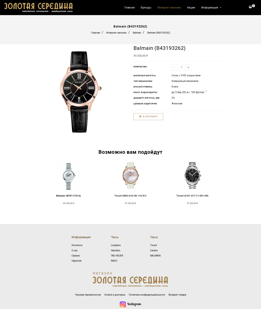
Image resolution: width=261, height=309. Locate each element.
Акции (191, 7)
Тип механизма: (143, 81)
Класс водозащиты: (146, 92)
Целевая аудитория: (145, 104)
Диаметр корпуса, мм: (147, 98)
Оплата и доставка (114, 294)
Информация (209, 7)
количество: (140, 67)
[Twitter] (130, 306)
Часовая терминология (88, 294)
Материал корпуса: (145, 75)
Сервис (76, 255)
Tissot (153, 245)
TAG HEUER (117, 255)
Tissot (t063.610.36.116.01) (130, 195)
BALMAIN (155, 255)
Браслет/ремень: (143, 87)
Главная (129, 7)
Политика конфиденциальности (147, 294)
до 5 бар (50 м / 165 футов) (188, 92)
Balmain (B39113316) (68, 195)
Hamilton (115, 250)
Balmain (137, 32)
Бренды (146, 7)
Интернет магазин (169, 7)
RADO (114, 260)
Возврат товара (177, 294)
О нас (75, 250)
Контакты (77, 245)
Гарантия (76, 260)
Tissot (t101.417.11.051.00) (192, 195)
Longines (116, 245)
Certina (154, 250)
